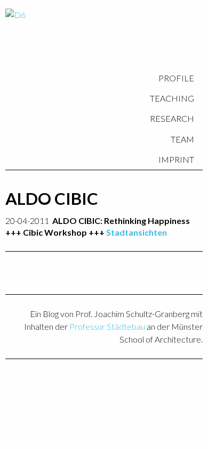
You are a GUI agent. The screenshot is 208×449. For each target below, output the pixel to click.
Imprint (176, 159)
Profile (176, 78)
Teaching (172, 98)
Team (182, 139)
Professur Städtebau (107, 326)
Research (172, 118)
